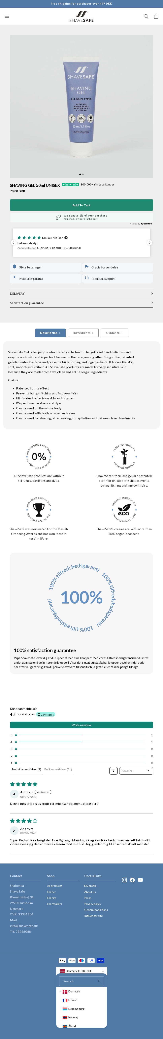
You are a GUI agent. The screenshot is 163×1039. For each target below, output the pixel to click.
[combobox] (81, 981)
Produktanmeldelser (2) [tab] (26, 769)
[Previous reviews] (13, 242)
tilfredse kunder (97, 184)
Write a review (81, 725)
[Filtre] (113, 771)
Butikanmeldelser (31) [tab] (58, 769)
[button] (7, 16)
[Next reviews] (149, 242)
